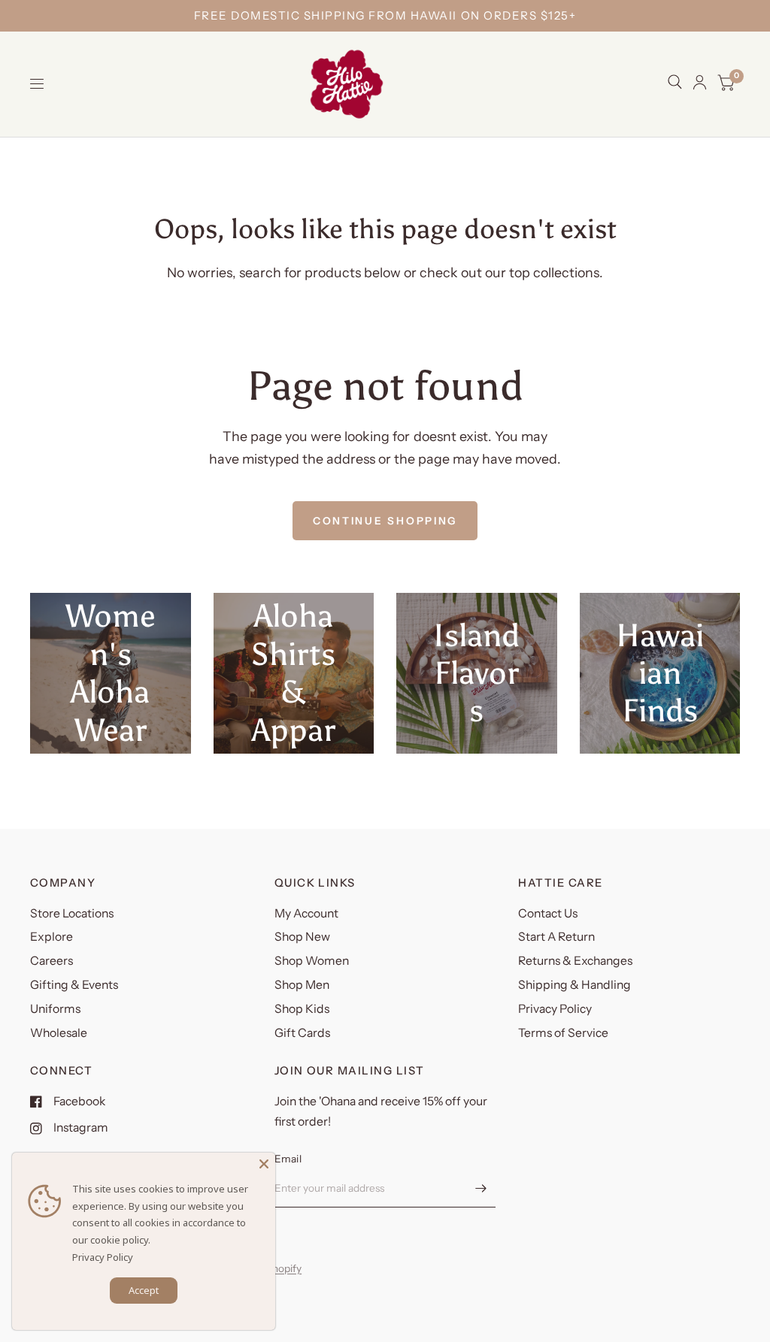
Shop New (302, 936)
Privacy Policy (555, 1009)
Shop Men (301, 985)
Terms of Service (563, 1033)
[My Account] (699, 82)
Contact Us (548, 913)
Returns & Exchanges (575, 961)
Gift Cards (302, 1033)
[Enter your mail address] (480, 1187)
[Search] (674, 81)
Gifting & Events (74, 985)
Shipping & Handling (574, 985)
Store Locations (72, 913)
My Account (306, 913)
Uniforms (55, 1009)
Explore (51, 936)
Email (288, 1159)
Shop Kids (301, 1009)
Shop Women (311, 961)
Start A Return (556, 936)
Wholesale (58, 1033)
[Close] (263, 1163)
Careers (51, 961)
